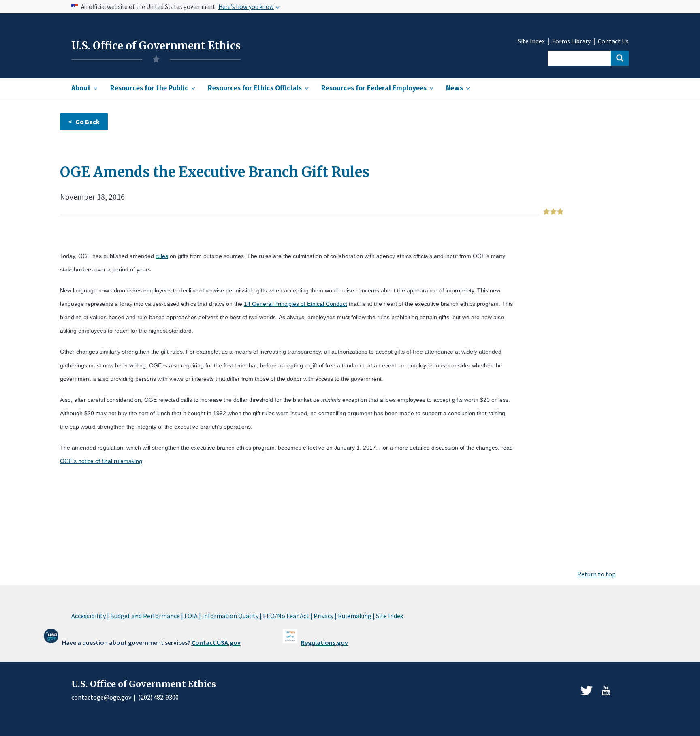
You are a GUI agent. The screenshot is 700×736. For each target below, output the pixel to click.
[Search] (620, 58)
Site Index (531, 41)
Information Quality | (232, 616)
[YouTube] (606, 690)
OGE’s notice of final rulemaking (101, 461)
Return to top (596, 574)
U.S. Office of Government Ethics (156, 45)
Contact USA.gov (216, 642)
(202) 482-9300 (158, 697)
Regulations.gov (324, 642)
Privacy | (325, 616)
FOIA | (192, 616)
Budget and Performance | (146, 616)
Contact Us (613, 41)
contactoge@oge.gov (101, 697)
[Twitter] (586, 690)
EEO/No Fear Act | (287, 616)
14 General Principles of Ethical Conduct (295, 304)
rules (162, 256)
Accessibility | (90, 616)
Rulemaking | (356, 616)
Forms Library (571, 41)
